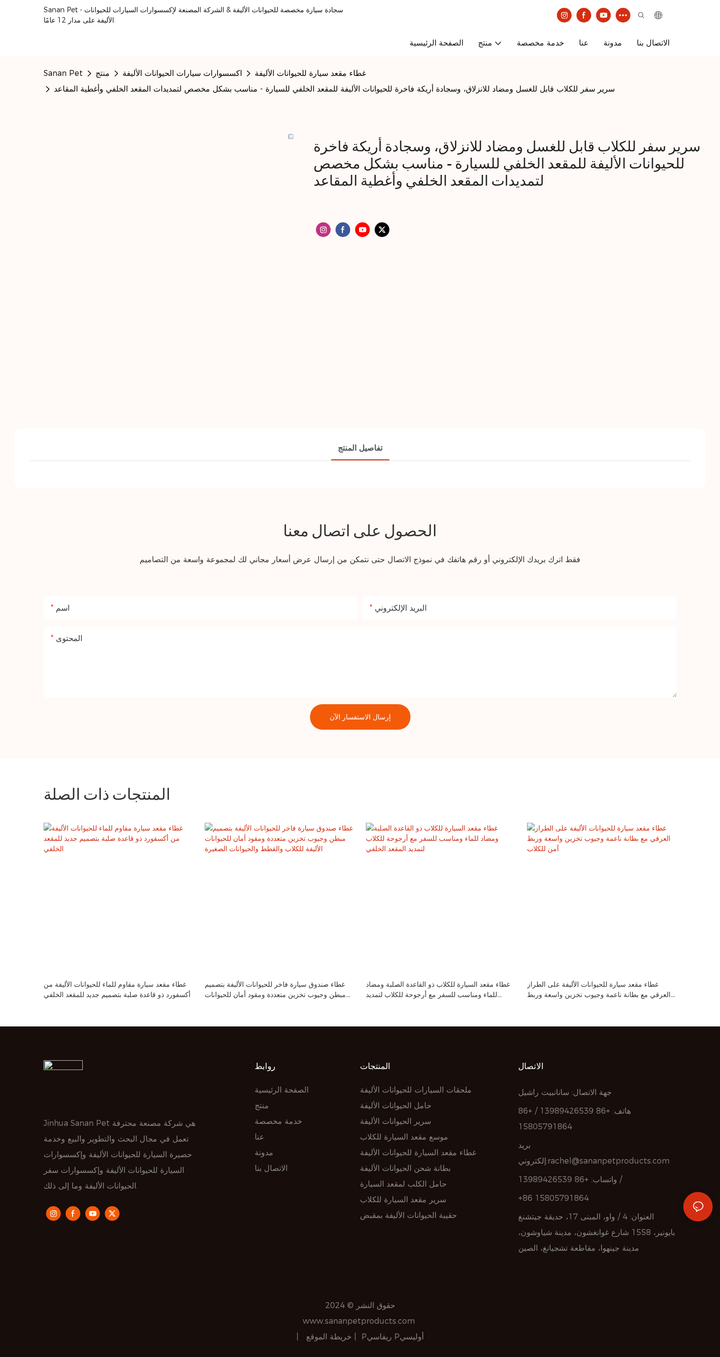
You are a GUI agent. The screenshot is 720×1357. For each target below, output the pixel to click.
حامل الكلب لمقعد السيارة (403, 1184)
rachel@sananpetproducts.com (609, 1161)
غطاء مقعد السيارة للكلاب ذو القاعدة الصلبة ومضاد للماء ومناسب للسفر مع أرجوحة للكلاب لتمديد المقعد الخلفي (438, 990)
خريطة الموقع (330, 1336)
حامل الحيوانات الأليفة (396, 1105)
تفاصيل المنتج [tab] (360, 447)
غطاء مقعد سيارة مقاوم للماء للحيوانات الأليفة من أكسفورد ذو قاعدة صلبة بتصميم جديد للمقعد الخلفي (117, 989)
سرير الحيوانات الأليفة (395, 1121)
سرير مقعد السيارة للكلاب (403, 1199)
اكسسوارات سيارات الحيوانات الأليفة (182, 73)
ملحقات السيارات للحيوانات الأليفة (416, 1090)
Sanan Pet (63, 73)
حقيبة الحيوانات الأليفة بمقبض (408, 1215)
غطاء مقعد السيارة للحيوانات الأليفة (418, 1152)
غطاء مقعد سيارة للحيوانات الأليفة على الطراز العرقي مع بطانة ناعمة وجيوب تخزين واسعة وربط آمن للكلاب (599, 990)
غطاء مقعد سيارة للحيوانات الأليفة (310, 73)
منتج (103, 73)
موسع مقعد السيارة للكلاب (404, 1137)
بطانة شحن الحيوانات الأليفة (405, 1168)
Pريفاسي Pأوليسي (392, 1336)
